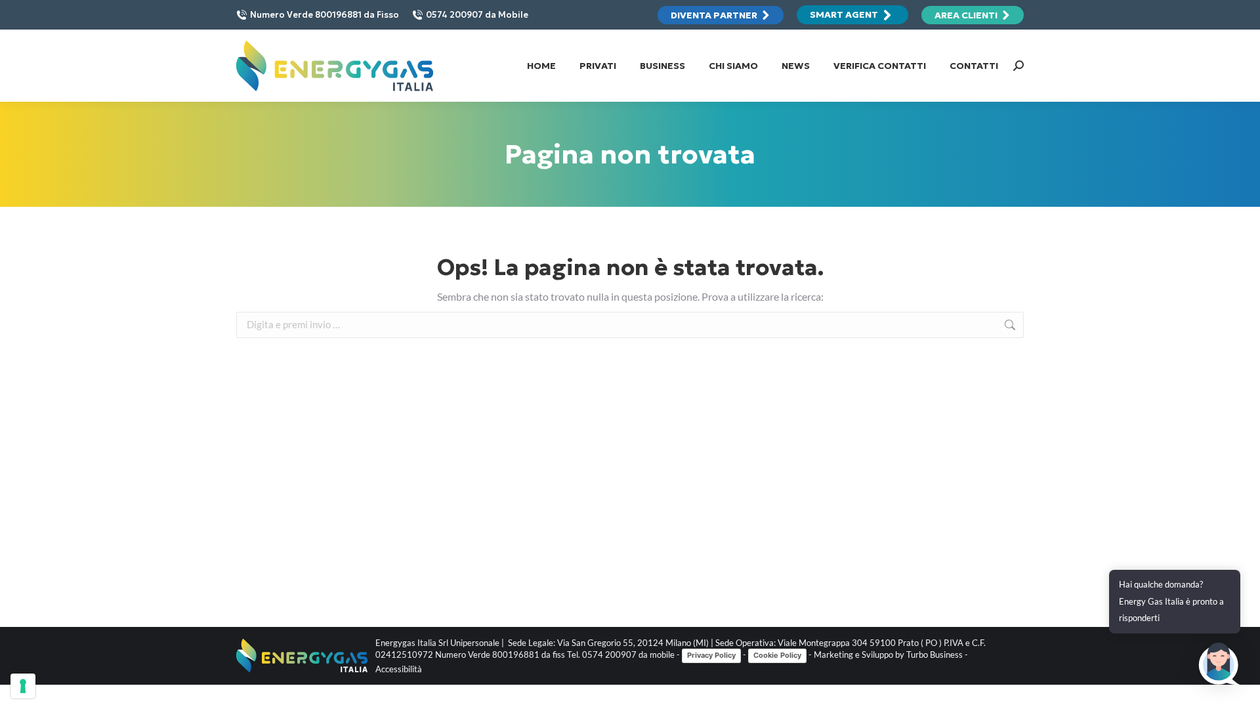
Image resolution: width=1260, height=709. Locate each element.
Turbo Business (934, 654)
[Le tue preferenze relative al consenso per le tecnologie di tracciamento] (22, 686)
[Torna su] (1240, 689)
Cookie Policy (777, 655)
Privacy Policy (711, 655)
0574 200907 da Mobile (477, 14)
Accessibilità (398, 669)
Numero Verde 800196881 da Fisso (324, 14)
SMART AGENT (844, 14)
